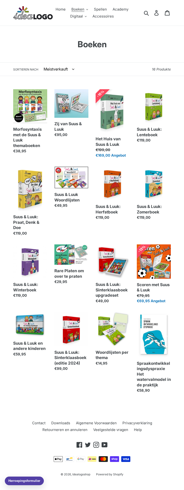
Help (138, 429)
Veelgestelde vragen (110, 429)
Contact (39, 423)
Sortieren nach (25, 69)
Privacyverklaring (137, 423)
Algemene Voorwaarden (96, 423)
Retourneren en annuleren (64, 429)
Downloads (60, 423)
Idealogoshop (81, 474)
